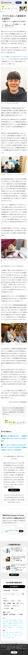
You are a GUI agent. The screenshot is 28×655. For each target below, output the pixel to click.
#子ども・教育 (5, 622)
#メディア (20, 625)
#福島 (7, 632)
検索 (23, 594)
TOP (2, 643)
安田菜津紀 (16, 24)
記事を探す (23, 2)
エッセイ (19, 600)
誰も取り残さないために (9, 25)
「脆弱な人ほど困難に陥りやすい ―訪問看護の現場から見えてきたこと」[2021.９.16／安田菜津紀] (14, 438)
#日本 (13, 632)
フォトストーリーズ (15, 606)
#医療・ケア (6, 27)
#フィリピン (11, 636)
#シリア (4, 634)
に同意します (11, 531)
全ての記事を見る (14, 586)
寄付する (18, 2)
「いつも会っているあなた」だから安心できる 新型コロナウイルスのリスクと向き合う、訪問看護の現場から (18, 558)
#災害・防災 (21, 622)
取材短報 (9, 603)
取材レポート (6, 600)
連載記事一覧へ (14, 574)
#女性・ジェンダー (21, 623)
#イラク (21, 632)
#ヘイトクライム (19, 620)
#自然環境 (5, 625)
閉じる (14, 652)
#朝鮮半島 (17, 632)
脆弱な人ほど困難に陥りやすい (17, 549)
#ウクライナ (16, 636)
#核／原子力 (5, 627)
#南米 (13, 637)
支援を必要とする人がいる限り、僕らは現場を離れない (18, 566)
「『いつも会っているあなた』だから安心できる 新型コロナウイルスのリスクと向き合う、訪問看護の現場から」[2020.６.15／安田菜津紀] (14, 447)
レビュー (22, 603)
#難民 (12, 571)
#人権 (4, 620)
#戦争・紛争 (11, 622)
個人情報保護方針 (10, 530)
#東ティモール (5, 636)
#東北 (4, 632)
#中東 (19, 634)
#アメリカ (4, 637)
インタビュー (13, 600)
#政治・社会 (10, 27)
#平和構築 (10, 623)
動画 (12, 608)
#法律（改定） (15, 625)
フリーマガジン (6, 608)
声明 (4, 603)
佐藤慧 (6, 614)
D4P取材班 (21, 614)
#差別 (7, 620)
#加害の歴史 (10, 627)
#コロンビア (9, 637)
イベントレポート (7, 606)
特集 (17, 603)
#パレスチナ (8, 634)
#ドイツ (20, 636)
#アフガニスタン (14, 634)
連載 (24, 24)
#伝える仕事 (20, 627)
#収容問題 (14, 620)
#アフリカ (23, 634)
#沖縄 (10, 632)
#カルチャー (9, 625)
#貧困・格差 (16, 622)
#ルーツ (15, 627)
